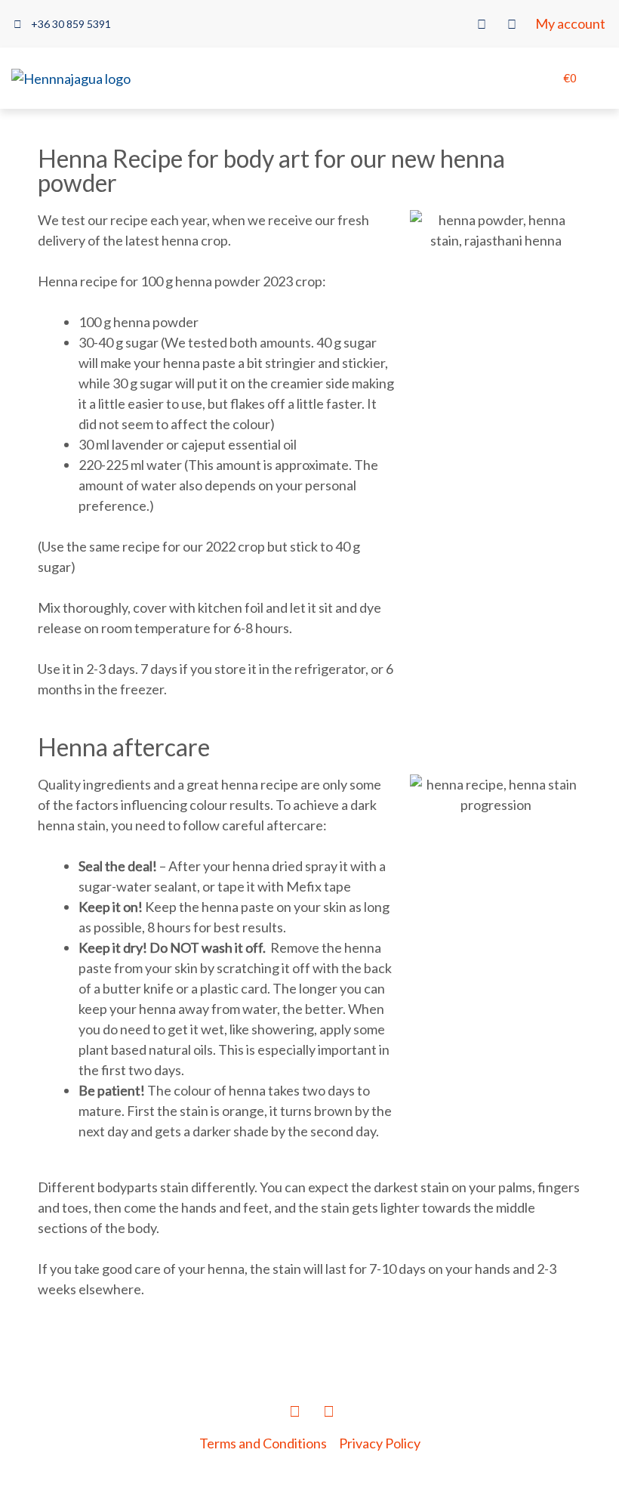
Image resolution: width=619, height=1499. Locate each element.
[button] (458, 78)
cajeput (203, 444)
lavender (138, 444)
